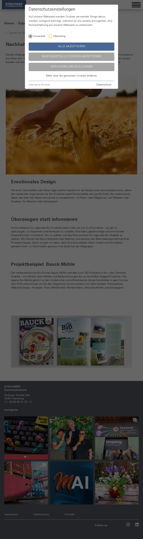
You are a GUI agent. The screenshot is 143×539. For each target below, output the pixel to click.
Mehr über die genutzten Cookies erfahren (71, 76)
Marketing (59, 36)
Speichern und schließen (71, 66)
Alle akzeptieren (71, 46)
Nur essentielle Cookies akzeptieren (71, 56)
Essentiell (39, 36)
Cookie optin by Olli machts (39, 85)
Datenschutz (104, 85)
